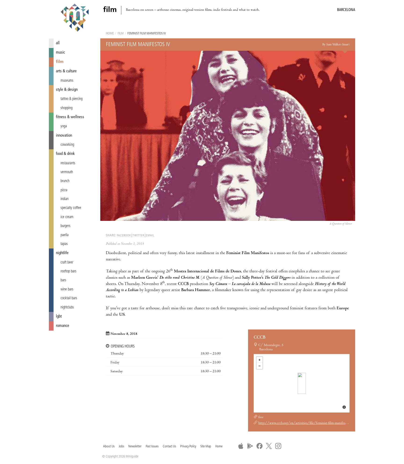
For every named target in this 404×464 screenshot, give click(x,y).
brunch (65, 181)
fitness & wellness (70, 117)
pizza (64, 190)
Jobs (121, 446)
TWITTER (138, 235)
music (60, 53)
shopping (66, 108)
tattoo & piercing (72, 99)
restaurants (68, 163)
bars (63, 280)
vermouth (67, 172)
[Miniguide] (75, 18)
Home (110, 33)
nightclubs (67, 307)
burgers (65, 226)
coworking (67, 145)
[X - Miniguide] (269, 446)
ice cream (67, 217)
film (60, 62)
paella (65, 235)
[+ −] (302, 383)
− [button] (259, 366)
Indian (65, 199)
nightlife (62, 253)
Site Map (205, 446)
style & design (67, 90)
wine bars (67, 289)
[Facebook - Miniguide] (259, 446)
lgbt (59, 316)
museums (67, 81)
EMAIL (150, 235)
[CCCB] (302, 383)
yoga (64, 126)
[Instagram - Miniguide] (278, 446)
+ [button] (259, 360)
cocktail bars (69, 298)
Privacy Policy (188, 446)
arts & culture (66, 71)
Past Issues (152, 446)
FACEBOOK (124, 235)
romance (62, 326)
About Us (109, 446)
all (58, 43)
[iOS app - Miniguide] (241, 446)
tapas (64, 244)
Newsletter (134, 446)
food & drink (65, 154)
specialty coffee (71, 208)
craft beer (67, 262)
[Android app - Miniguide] (250, 446)
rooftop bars (68, 271)
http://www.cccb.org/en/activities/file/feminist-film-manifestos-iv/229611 (312, 423)
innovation (64, 136)
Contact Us (169, 446)
